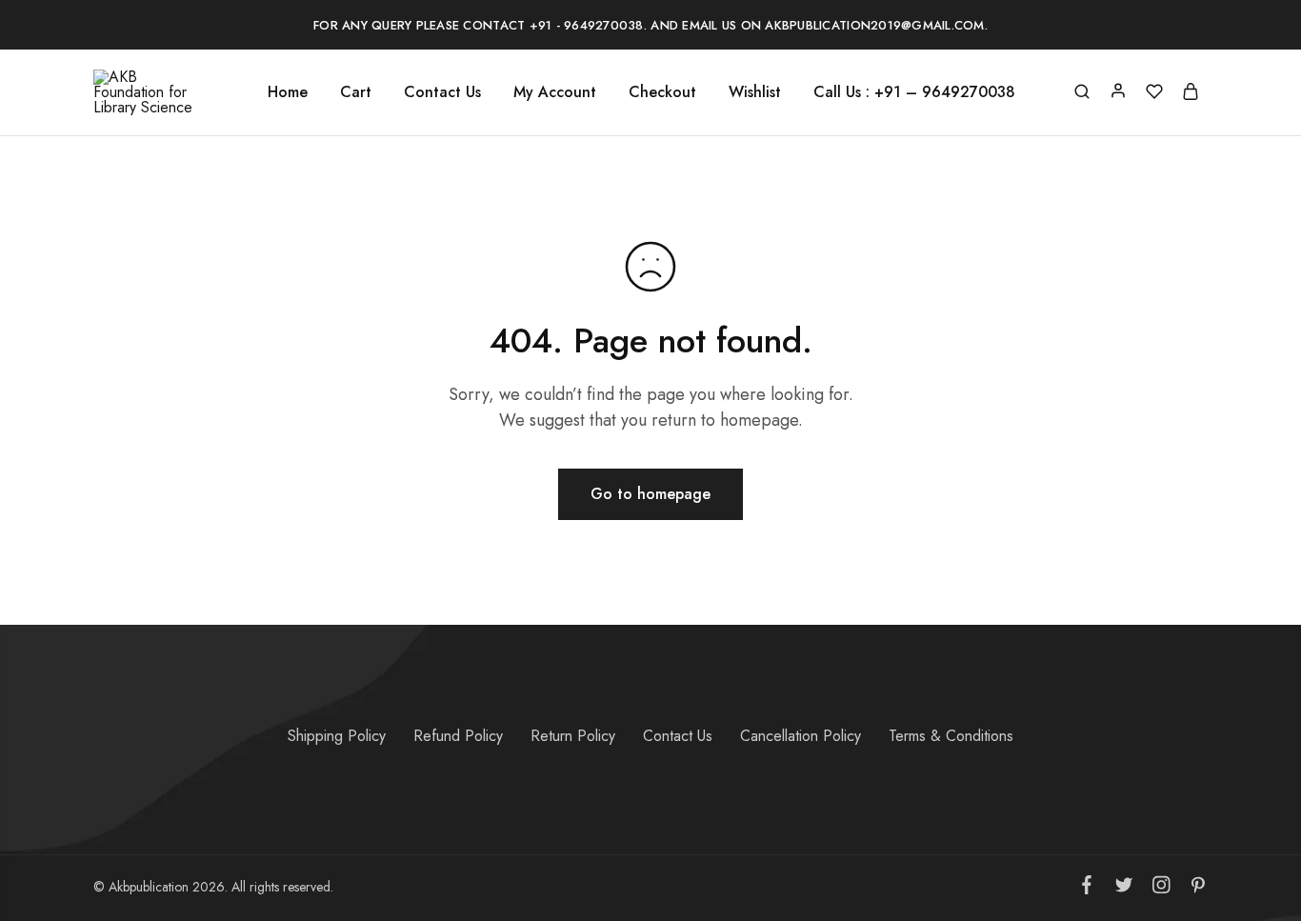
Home (288, 92)
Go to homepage (650, 494)
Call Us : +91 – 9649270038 (914, 92)
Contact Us (442, 92)
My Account (554, 92)
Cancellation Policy (800, 736)
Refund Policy (458, 736)
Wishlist (755, 92)
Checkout (662, 92)
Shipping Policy (337, 736)
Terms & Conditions (951, 736)
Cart (355, 92)
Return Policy (572, 736)
